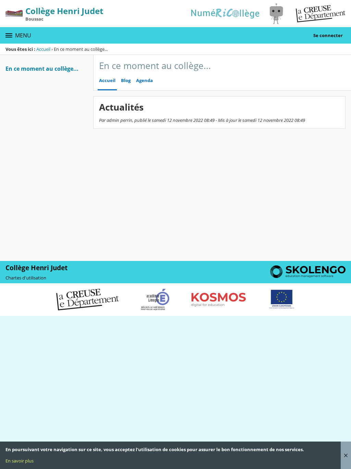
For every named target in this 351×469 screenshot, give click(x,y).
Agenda (144, 80)
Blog (126, 80)
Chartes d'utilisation (25, 278)
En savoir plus (19, 461)
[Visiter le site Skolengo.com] (308, 276)
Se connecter (328, 35)
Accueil (43, 49)
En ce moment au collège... (41, 68)
